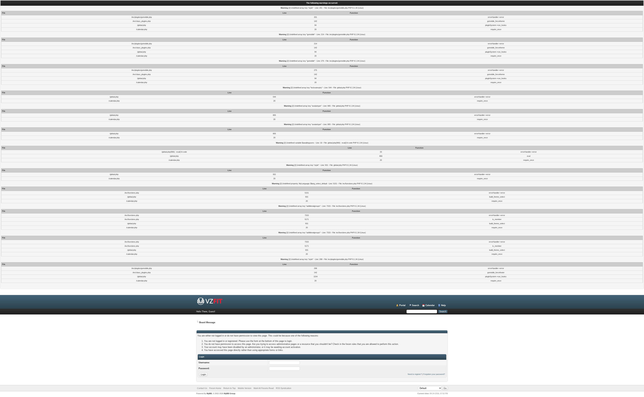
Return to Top (229, 388)
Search (415, 305)
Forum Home (215, 388)
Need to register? (415, 374)
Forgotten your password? (434, 374)
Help (443, 305)
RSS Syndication (283, 388)
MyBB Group (229, 393)
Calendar (430, 305)
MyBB (209, 393)
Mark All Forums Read (264, 388)
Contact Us (202, 388)
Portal (402, 305)
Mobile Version (244, 388)
